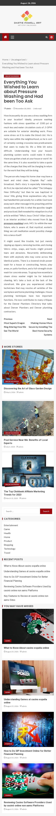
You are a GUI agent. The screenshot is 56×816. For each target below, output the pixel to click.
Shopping (8, 544)
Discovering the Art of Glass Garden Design (28, 388)
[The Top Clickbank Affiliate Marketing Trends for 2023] (28, 470)
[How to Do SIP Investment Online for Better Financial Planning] (28, 729)
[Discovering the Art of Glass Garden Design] (28, 367)
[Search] (46, 37)
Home (7, 537)
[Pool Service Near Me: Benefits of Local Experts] (28, 418)
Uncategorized (12, 76)
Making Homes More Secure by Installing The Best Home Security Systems (40, 327)
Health (7, 533)
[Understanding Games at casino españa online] (28, 677)
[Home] (5, 37)
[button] (12, 37)
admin (8, 108)
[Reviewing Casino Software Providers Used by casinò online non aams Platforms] (28, 780)
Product (8, 540)
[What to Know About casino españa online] (28, 626)
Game (7, 529)
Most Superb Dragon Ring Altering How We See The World (15, 325)
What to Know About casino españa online (25, 566)
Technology (9, 548)
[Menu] (12, 37)
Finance (8, 744)
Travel (7, 552)
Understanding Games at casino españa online (27, 571)
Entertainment (11, 525)
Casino (8, 795)
